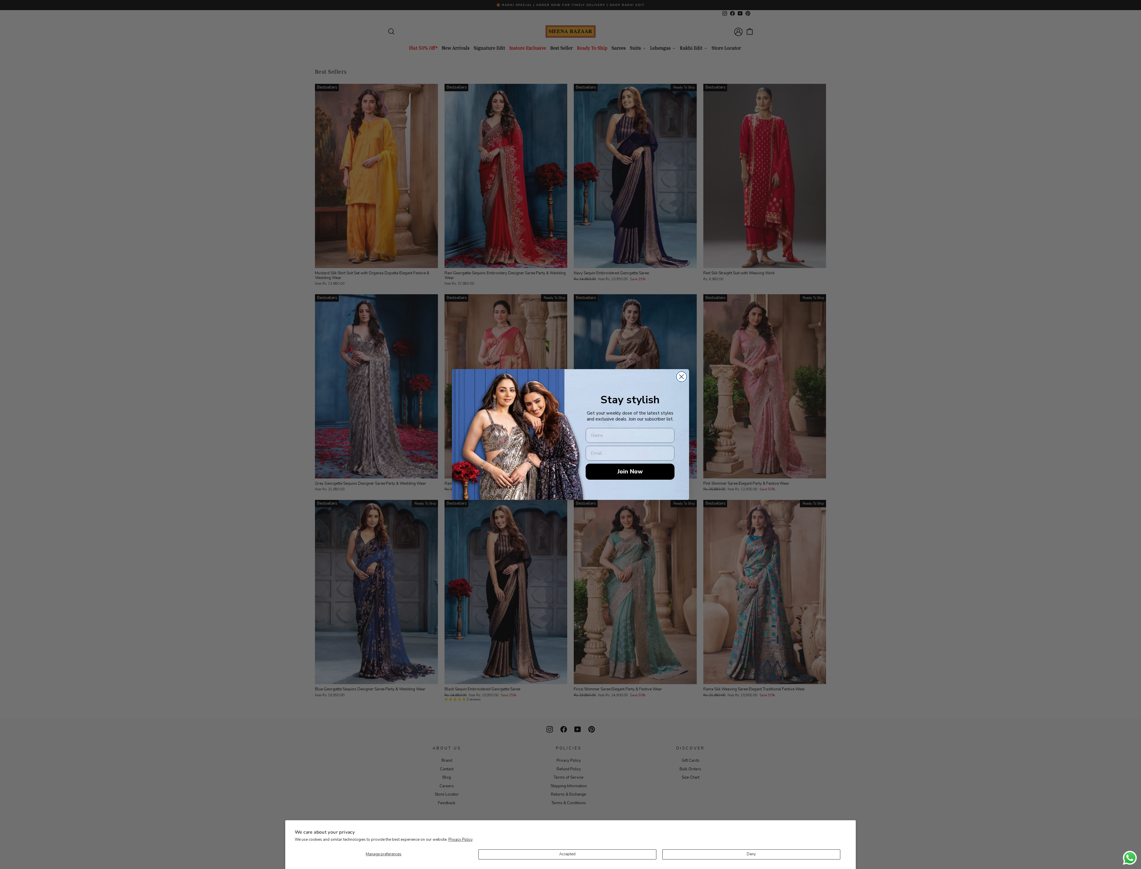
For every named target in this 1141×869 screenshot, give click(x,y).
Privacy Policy (460, 839)
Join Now (630, 471)
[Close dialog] (681, 376)
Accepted (567, 854)
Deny (751, 854)
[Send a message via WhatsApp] (1130, 858)
